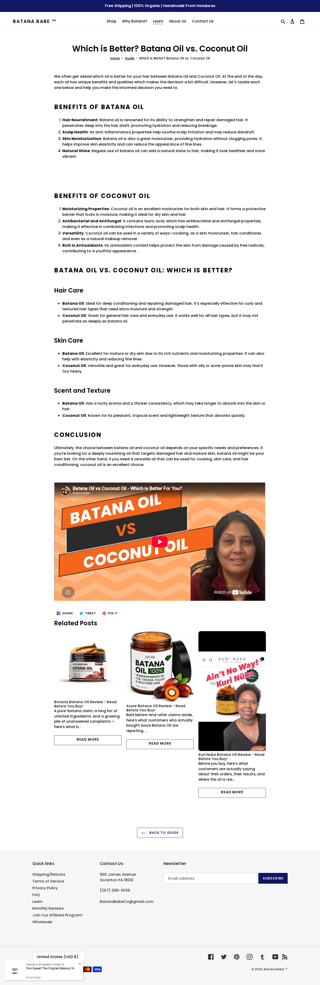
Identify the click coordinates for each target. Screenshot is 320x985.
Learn (37, 901)
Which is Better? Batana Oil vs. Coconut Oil (174, 58)
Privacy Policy (45, 888)
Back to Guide (164, 832)
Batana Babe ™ (35, 21)
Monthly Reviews (48, 908)
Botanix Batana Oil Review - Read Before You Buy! (85, 704)
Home (115, 58)
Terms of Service (48, 881)
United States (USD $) (57, 956)
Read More (88, 739)
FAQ (36, 894)
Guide (129, 58)
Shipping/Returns (48, 874)
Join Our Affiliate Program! (57, 915)
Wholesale (42, 922)
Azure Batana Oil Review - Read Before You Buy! (155, 708)
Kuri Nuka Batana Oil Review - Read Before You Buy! (231, 756)
